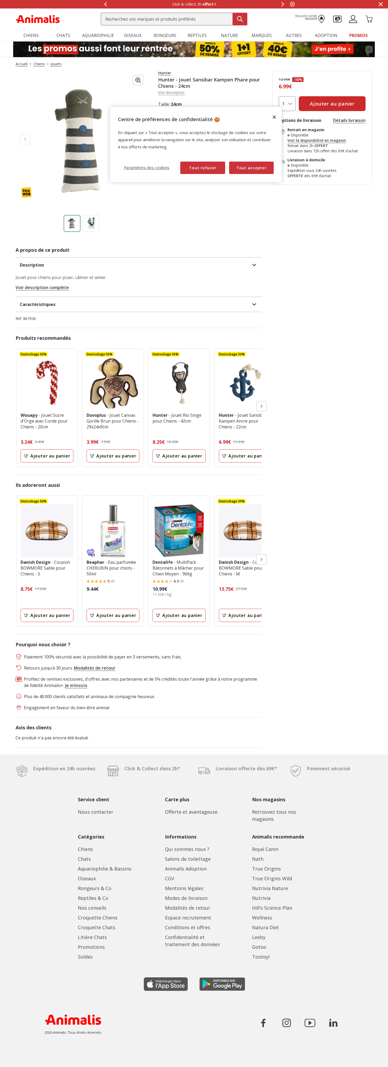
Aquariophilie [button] (98, 35)
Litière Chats (92, 937)
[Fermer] (274, 117)
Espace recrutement (188, 917)
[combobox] (174, 19)
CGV (169, 878)
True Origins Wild (272, 878)
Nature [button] (229, 35)
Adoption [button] (326, 35)
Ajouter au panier (50, 456)
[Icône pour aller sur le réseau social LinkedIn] (333, 1023)
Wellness (262, 917)
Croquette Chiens (97, 917)
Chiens (85, 849)
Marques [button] (262, 35)
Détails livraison (349, 120)
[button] (337, 18)
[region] (196, 144)
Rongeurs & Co (94, 888)
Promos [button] (358, 35)
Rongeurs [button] (165, 35)
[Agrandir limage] (138, 80)
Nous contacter (95, 812)
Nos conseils (92, 908)
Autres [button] (294, 35)
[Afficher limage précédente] (25, 139)
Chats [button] (63, 35)
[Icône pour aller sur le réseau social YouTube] (310, 1023)
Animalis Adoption (186, 868)
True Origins (266, 868)
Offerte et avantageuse (191, 812)
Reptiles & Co (93, 898)
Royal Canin (265, 849)
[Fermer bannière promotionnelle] (369, 49)
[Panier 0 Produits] (369, 18)
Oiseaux (87, 878)
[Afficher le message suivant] (283, 4)
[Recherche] (240, 19)
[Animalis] (37, 18)
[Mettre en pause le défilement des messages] (292, 4)
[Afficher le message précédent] (105, 4)
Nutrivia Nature (270, 888)
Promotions (91, 947)
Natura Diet (265, 927)
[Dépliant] (194, 49)
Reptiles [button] (197, 35)
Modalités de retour (187, 908)
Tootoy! (260, 957)
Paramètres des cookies (146, 167)
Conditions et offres (187, 927)
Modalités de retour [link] (94, 668)
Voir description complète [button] (42, 287)
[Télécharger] (15, 1058)
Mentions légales (184, 888)
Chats (84, 859)
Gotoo (259, 947)
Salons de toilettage (188, 859)
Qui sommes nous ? (187, 849)
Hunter (164, 73)
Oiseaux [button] (132, 35)
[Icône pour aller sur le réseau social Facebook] (263, 1023)
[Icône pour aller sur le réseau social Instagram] (287, 1023)
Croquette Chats (96, 927)
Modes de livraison (186, 898)
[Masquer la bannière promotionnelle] (380, 4)
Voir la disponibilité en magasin (316, 140)
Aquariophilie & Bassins (104, 868)
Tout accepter (251, 167)
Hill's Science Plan (272, 908)
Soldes (85, 957)
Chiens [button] (31, 35)
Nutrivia (261, 898)
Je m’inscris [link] (76, 685)
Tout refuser (202, 167)
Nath (257, 859)
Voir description (171, 92)
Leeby (259, 937)
